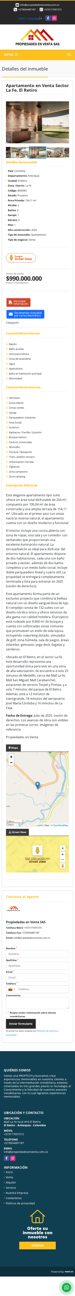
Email (10, 971)
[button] (65, 102)
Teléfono (12, 983)
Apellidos (12, 960)
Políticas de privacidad (20, 1203)
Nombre (11, 948)
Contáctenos (14, 1198)
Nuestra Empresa (17, 1193)
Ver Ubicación (35, 858)
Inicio (9, 1172)
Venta (9, 1177)
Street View (23, 258)
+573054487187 (27, 9)
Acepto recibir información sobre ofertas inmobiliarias (33, 1014)
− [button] (11, 762)
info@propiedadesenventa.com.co (32, 937)
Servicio (11, 1187)
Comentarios (13, 995)
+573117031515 (53, 9)
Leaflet (40, 825)
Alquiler (11, 1182)
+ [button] (11, 756)
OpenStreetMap (60, 825)
